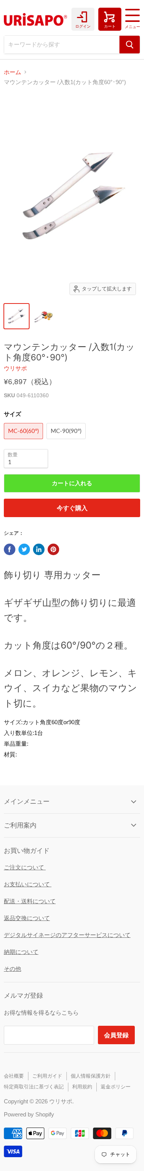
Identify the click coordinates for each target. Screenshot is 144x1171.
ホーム (12, 72)
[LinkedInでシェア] (39, 549)
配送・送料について (30, 901)
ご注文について (25, 867)
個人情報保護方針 (91, 1076)
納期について (21, 952)
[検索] (129, 44)
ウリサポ (15, 368)
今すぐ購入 (72, 507)
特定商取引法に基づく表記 (34, 1087)
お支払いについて (27, 884)
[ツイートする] (24, 549)
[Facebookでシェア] (9, 549)
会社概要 (14, 1076)
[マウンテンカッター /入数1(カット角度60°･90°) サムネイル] (16, 316)
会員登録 (116, 1034)
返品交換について (27, 918)
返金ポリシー (116, 1087)
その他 (12, 968)
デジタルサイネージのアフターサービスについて (67, 935)
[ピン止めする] (53, 549)
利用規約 (82, 1087)
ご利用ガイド (47, 1076)
